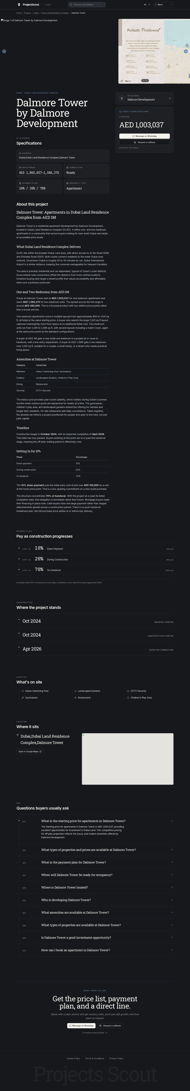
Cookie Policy (73, 1058)
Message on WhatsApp (146, 136)
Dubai (36, 13)
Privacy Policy (116, 1058)
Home (18, 13)
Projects (27, 13)
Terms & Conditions (94, 1058)
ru (150, 5)
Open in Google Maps (28, 751)
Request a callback (146, 142)
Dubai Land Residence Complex (55, 13)
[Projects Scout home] (29, 4)
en (145, 5)
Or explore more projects (93, 1033)
